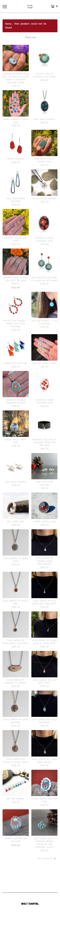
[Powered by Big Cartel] (30, 903)
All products (45, 858)
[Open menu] (4, 6)
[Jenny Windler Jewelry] (30, 6)
